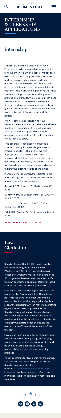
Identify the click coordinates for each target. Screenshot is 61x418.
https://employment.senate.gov (32, 368)
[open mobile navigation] (54, 6)
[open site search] (6, 6)
